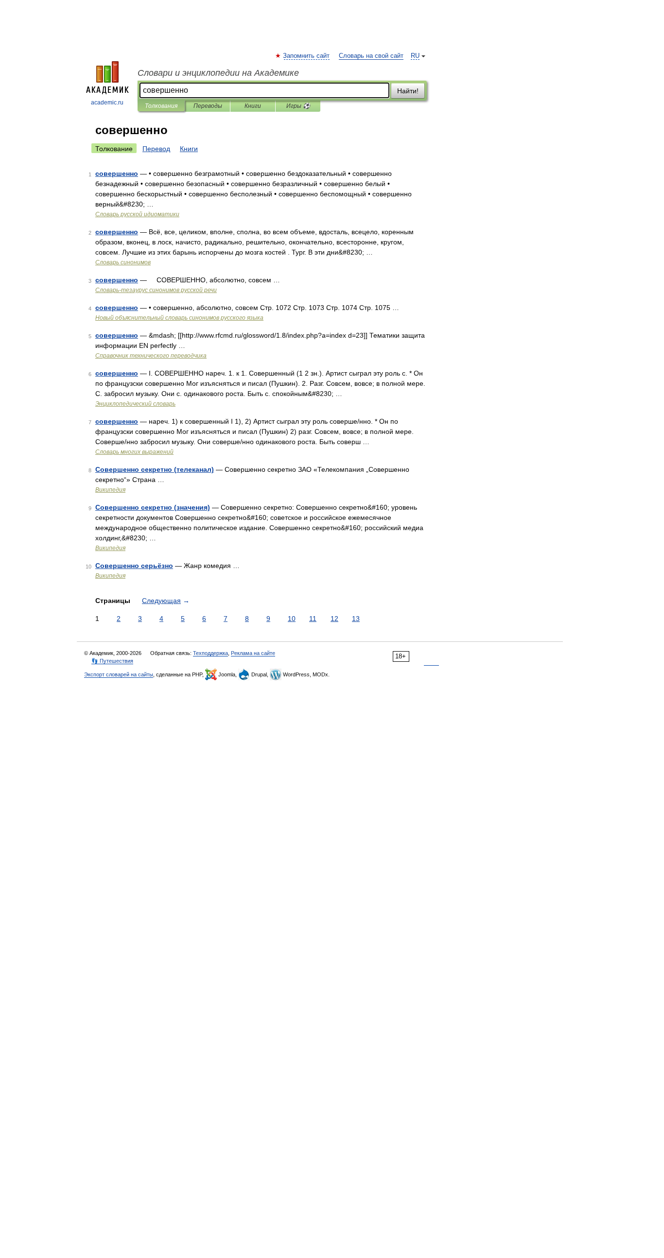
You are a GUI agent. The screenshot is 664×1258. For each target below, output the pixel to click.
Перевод (156, 149)
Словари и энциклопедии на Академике (218, 73)
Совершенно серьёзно (134, 565)
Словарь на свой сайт (371, 55)
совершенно (116, 173)
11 (312, 618)
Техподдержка (210, 653)
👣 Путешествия (112, 661)
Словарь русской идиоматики (137, 214)
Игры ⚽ (298, 106)
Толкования (161, 106)
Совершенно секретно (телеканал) (154, 469)
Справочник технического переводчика (151, 355)
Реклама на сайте (253, 653)
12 (334, 618)
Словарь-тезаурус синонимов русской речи (156, 290)
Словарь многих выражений (134, 451)
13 (356, 618)
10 (292, 618)
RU (415, 55)
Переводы (207, 106)
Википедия (110, 489)
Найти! (408, 91)
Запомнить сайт (307, 55)
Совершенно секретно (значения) (152, 507)
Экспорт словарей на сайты (118, 674)
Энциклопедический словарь (135, 403)
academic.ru (107, 102)
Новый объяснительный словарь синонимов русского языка (179, 317)
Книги (253, 106)
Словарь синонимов (123, 262)
